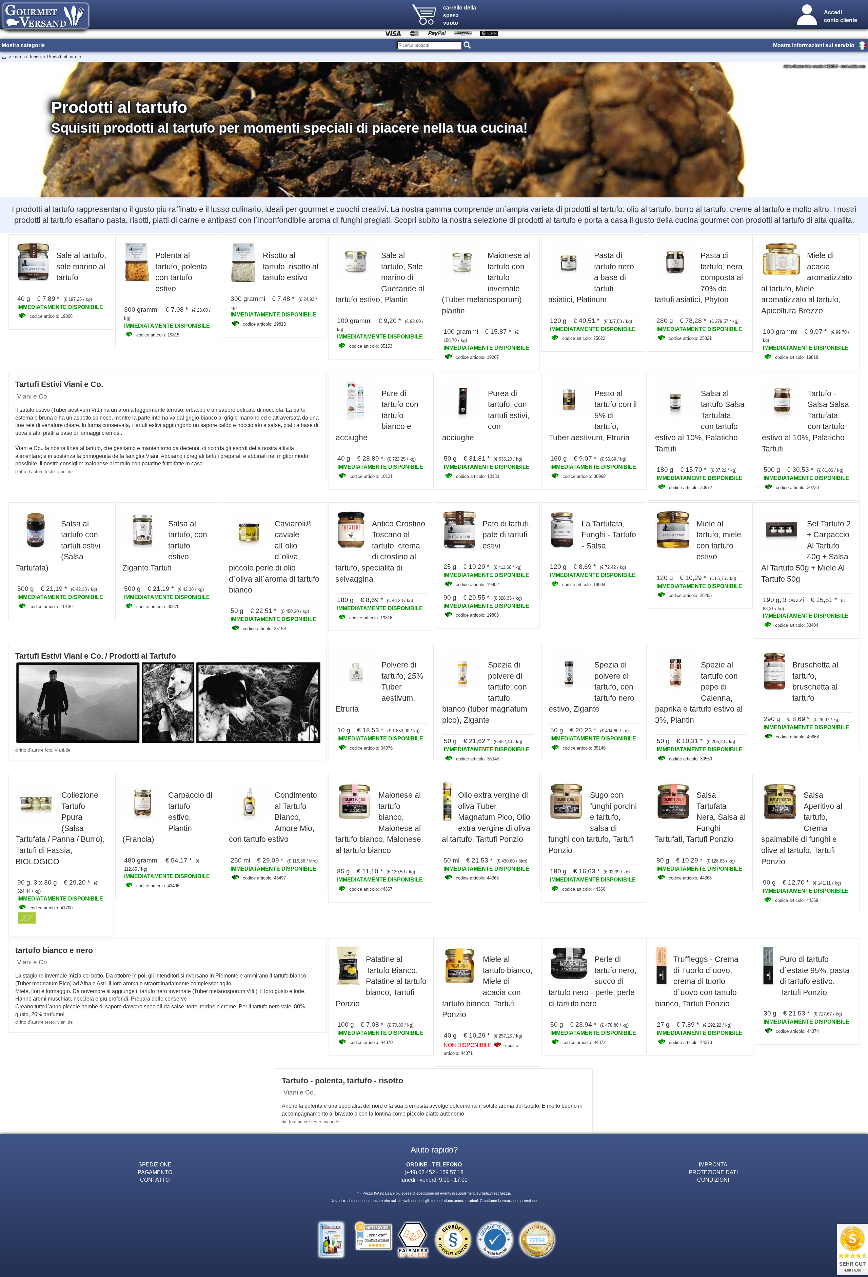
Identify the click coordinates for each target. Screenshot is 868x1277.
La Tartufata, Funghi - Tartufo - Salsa (608, 534)
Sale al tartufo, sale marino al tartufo (81, 266)
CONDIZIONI (713, 1180)
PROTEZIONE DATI (713, 1172)
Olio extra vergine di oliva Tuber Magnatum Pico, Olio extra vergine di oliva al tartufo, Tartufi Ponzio (486, 817)
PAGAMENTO (155, 1172)
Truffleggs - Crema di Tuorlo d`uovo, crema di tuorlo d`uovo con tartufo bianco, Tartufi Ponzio (696, 981)
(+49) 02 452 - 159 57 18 (434, 1172)
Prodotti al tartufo (64, 56)
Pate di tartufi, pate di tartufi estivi (506, 534)
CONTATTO (155, 1180)
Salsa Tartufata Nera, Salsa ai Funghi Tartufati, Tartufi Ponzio (700, 817)
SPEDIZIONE (155, 1164)
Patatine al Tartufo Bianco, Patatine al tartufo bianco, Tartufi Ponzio (381, 981)
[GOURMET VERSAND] (46, 32)
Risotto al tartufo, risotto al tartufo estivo (290, 266)
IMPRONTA (713, 1164)
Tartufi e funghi (27, 56)
